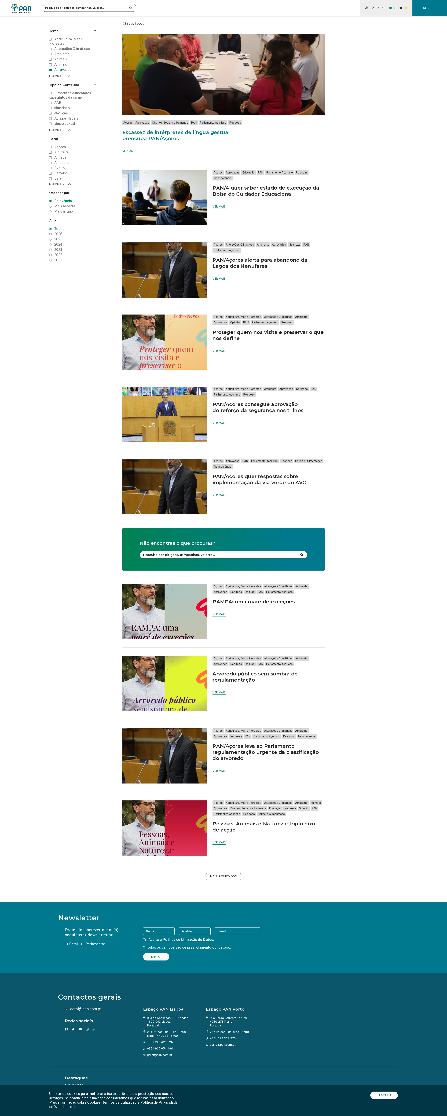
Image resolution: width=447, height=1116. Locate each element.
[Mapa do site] (366, 7)
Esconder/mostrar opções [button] (95, 30)
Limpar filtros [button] (60, 76)
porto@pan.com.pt (223, 1044)
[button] (429, 8)
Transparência (222, 178)
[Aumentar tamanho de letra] (383, 8)
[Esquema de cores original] (390, 8)
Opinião (235, 322)
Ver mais (128, 151)
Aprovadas (142, 122)
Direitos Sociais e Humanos (170, 122)
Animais (316, 802)
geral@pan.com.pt (86, 1009)
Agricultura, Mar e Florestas (243, 317)
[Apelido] (197, 931)
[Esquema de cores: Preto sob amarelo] (406, 8)
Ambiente (263, 244)
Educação (248, 172)
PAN (194, 122)
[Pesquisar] (130, 7)
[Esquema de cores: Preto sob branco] (395, 8)
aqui (71, 1107)
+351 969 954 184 (160, 1048)
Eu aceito (384, 1095)
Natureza (294, 244)
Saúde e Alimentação (308, 461)
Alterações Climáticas (240, 244)
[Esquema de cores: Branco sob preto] (401, 8)
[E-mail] (237, 931)
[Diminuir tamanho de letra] (373, 8)
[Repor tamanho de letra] (378, 8)
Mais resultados (223, 876)
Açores (128, 122)
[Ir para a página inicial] (20, 7)
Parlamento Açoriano (213, 122)
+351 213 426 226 (160, 1042)
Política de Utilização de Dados (188, 939)
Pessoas (235, 122)
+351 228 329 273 (223, 1038)
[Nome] (161, 931)
